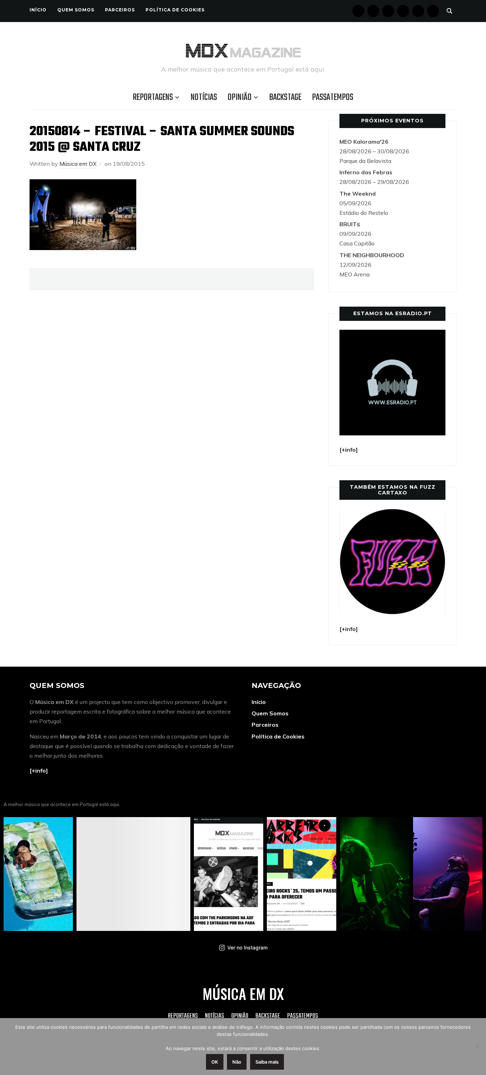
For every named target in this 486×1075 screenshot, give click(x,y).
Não (236, 1062)
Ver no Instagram (247, 947)
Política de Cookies (175, 9)
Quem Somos (75, 9)
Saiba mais (267, 1062)
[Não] (477, 1046)
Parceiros (120, 9)
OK (214, 1062)
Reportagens (153, 97)
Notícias (204, 97)
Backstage (285, 97)
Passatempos (332, 97)
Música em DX (77, 163)
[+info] (39, 770)
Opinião (240, 97)
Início (38, 9)
